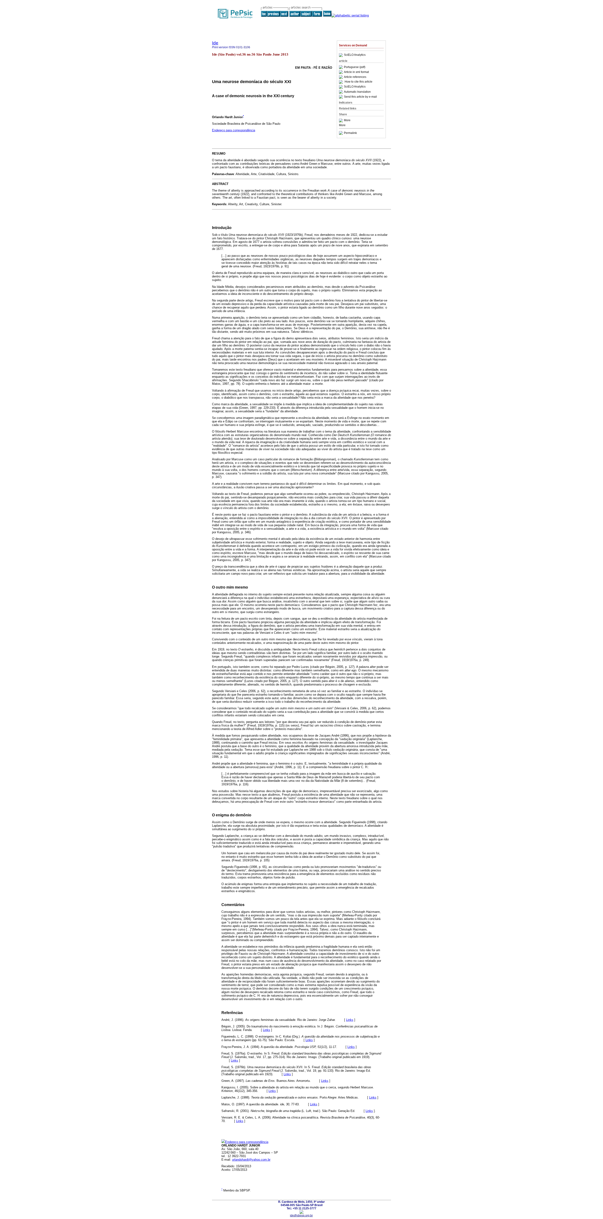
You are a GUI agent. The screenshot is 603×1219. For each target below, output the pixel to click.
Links (349, 1020)
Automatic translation (357, 91)
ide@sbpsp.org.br (301, 1215)
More (347, 120)
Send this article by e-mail (360, 96)
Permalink (350, 133)
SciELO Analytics (355, 55)
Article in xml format (356, 72)
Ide (215, 42)
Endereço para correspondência (233, 130)
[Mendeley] (341, 120)
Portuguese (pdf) (354, 67)
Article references (355, 77)
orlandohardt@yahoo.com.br (251, 1159)
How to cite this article (358, 82)
